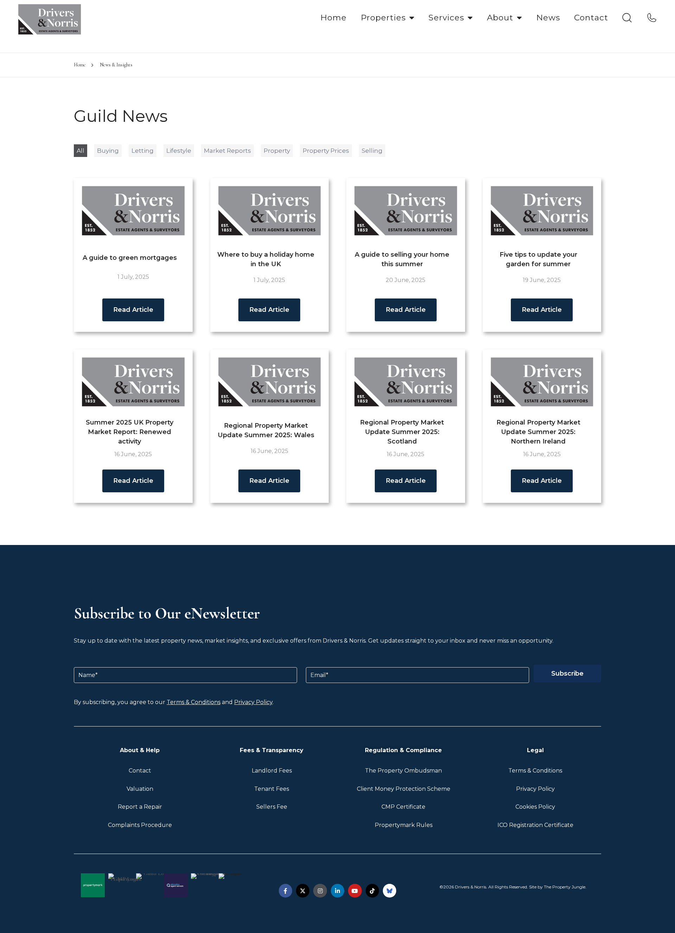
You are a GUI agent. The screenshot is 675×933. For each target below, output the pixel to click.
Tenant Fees (271, 789)
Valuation (140, 789)
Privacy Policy (253, 702)
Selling (372, 150)
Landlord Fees (272, 770)
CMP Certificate (403, 806)
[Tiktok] (372, 890)
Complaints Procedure (140, 825)
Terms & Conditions (193, 702)
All (80, 150)
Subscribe (567, 673)
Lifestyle (178, 150)
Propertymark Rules (403, 825)
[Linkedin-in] (337, 890)
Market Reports (227, 150)
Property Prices (326, 150)
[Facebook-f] (285, 890)
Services (446, 17)
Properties (383, 17)
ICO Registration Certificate (535, 825)
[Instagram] (320, 890)
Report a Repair (140, 806)
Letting (142, 150)
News (548, 17)
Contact (591, 17)
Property (277, 150)
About (500, 17)
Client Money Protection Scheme (403, 789)
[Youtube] (354, 890)
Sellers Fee (271, 806)
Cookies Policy (535, 806)
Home (333, 17)
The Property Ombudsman (403, 770)
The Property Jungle (564, 886)
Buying (108, 150)
